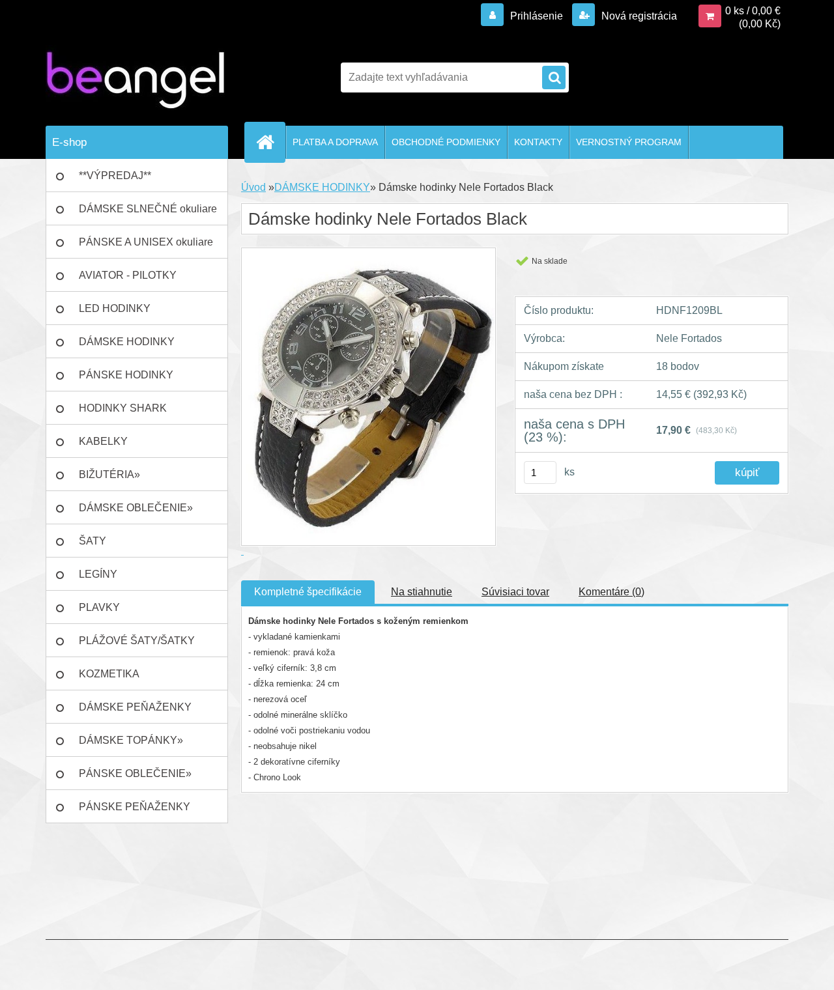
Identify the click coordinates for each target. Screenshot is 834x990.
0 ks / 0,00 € (753, 10)
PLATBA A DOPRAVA (335, 142)
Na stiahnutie (421, 591)
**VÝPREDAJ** (115, 175)
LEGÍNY (98, 574)
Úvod (253, 187)
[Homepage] (270, 142)
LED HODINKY (115, 308)
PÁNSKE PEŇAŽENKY (134, 806)
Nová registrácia (638, 15)
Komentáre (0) (611, 591)
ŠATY (92, 540)
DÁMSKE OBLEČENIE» (136, 507)
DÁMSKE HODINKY (127, 341)
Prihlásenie (537, 15)
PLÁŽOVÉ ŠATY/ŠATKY (137, 640)
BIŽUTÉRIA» (109, 474)
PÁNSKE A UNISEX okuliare (146, 242)
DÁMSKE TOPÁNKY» (131, 740)
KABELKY (103, 441)
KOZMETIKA (109, 673)
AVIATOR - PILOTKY (128, 275)
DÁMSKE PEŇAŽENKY (135, 707)
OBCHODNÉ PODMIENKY (446, 142)
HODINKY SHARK (123, 408)
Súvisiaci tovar (515, 591)
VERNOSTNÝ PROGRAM (629, 142)
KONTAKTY (538, 142)
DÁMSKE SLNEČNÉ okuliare (148, 208)
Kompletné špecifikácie (308, 591)
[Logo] (135, 77)
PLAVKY (99, 607)
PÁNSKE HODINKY (126, 374)
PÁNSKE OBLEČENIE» (135, 773)
